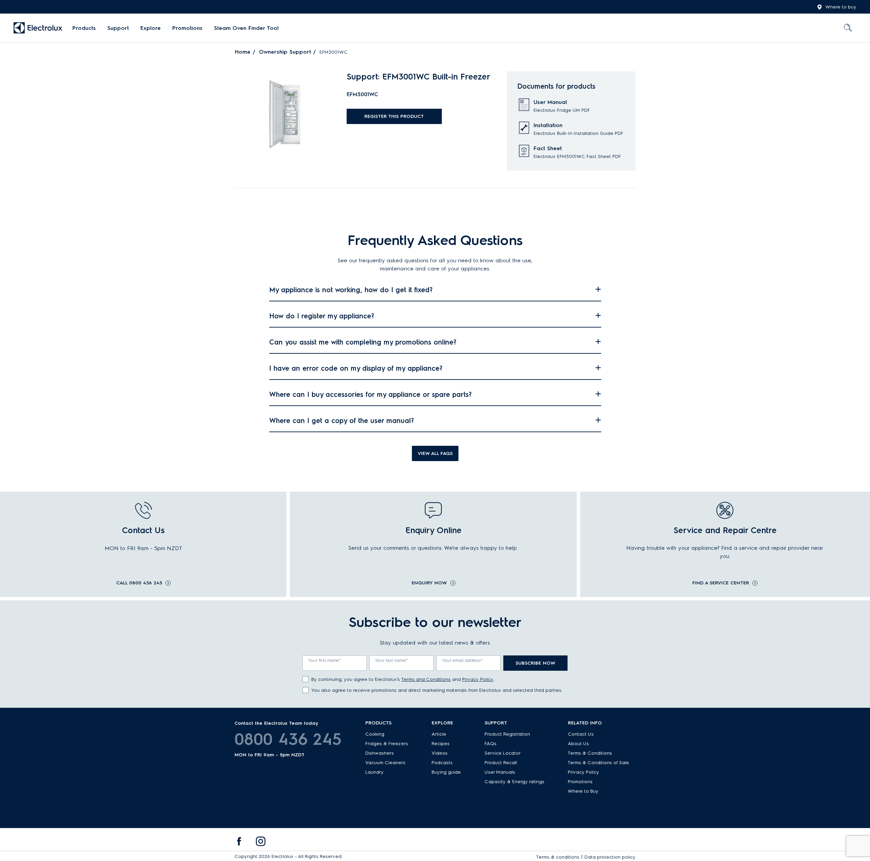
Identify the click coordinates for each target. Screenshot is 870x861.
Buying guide (446, 772)
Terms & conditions (557, 857)
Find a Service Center (720, 583)
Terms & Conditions (590, 753)
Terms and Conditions (426, 679)
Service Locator (503, 753)
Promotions (187, 28)
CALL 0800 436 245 (139, 583)
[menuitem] (84, 28)
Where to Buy (583, 791)
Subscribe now (535, 663)
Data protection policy (610, 857)
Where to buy (840, 7)
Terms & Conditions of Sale (598, 763)
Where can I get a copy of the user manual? (341, 420)
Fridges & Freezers (386, 743)
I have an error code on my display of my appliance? (355, 368)
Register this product (394, 116)
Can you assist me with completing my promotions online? (362, 342)
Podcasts (442, 763)
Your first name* (324, 660)
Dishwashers (379, 753)
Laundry (374, 772)
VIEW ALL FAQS (435, 453)
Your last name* (391, 660)
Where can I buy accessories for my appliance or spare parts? (370, 394)
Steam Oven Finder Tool (246, 28)
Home (242, 52)
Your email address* (462, 660)
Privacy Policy (477, 679)
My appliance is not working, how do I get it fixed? (351, 289)
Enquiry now (429, 583)
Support (118, 28)
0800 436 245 (288, 739)
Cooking (374, 734)
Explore (150, 28)
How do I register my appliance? (321, 316)
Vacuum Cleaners (385, 763)
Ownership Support (285, 52)
